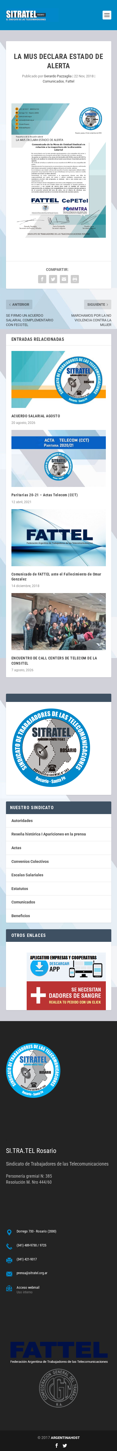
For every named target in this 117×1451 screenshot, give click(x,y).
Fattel (70, 81)
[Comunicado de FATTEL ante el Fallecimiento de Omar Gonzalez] (58, 537)
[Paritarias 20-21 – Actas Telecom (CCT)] (58, 458)
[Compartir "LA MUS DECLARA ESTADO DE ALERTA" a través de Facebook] (42, 279)
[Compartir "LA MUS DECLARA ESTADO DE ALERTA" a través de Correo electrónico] (64, 279)
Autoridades (22, 820)
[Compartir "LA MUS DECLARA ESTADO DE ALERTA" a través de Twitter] (53, 279)
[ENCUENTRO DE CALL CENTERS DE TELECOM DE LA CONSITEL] (58, 621)
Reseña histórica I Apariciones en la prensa (48, 834)
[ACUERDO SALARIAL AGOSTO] (58, 379)
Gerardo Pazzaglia (58, 76)
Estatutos (19, 888)
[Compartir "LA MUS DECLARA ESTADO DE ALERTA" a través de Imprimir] (74, 279)
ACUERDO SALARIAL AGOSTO (35, 416)
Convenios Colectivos (30, 861)
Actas (16, 848)
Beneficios (20, 916)
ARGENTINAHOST (65, 1438)
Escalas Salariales (27, 875)
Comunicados (53, 81)
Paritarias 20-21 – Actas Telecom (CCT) (44, 495)
